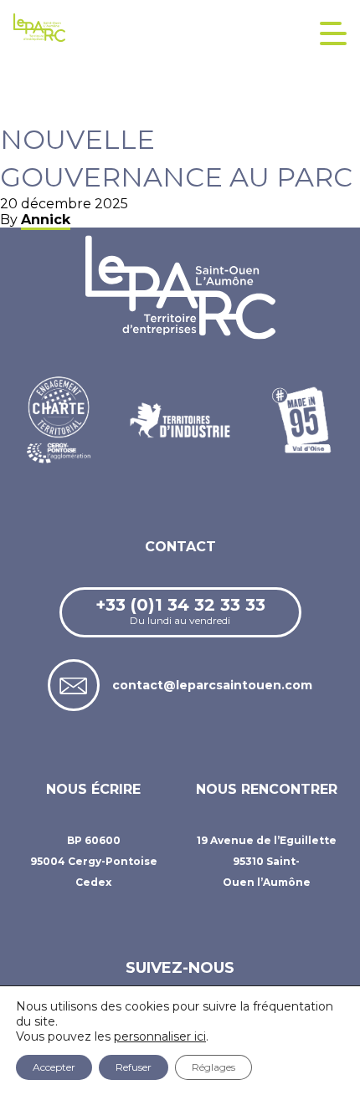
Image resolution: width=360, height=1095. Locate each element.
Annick (45, 220)
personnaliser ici (160, 1036)
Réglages (213, 1067)
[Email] (74, 685)
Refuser (134, 1067)
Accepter (54, 1067)
